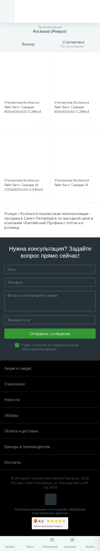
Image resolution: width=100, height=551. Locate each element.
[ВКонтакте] (51, 499)
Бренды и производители (27, 447)
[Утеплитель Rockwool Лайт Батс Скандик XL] (74, 154)
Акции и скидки (17, 368)
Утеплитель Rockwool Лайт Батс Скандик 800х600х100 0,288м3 (22, 107)
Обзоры (11, 415)
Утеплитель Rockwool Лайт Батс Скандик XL (71, 182)
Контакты (12, 462)
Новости (12, 400)
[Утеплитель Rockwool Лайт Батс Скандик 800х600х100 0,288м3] (24, 77)
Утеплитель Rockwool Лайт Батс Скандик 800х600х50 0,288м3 (71, 107)
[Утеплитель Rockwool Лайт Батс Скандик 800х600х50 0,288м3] (74, 77)
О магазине (14, 384)
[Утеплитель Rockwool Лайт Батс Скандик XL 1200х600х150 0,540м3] (24, 154)
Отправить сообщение (50, 333)
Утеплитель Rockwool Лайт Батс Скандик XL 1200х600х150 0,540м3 (23, 185)
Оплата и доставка (21, 431)
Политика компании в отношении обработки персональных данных (50, 511)
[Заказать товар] (41, 122)
